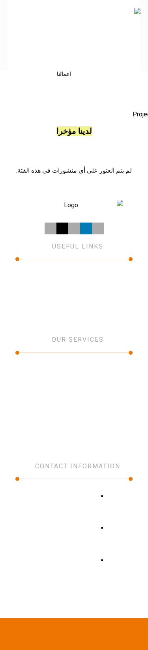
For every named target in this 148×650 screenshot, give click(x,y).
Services (40, 276)
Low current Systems (74, 381)
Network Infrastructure (74, 425)
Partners (40, 287)
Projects (99, 287)
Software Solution (74, 414)
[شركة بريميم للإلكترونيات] (108, 35)
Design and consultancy (74, 403)
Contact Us (98, 298)
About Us (99, 276)
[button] (16, 19)
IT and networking (74, 370)
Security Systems (74, 392)
